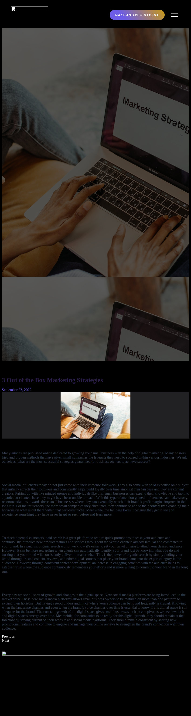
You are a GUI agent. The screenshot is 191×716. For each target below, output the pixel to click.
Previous (8, 636)
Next (5, 640)
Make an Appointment (137, 15)
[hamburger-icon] (174, 15)
